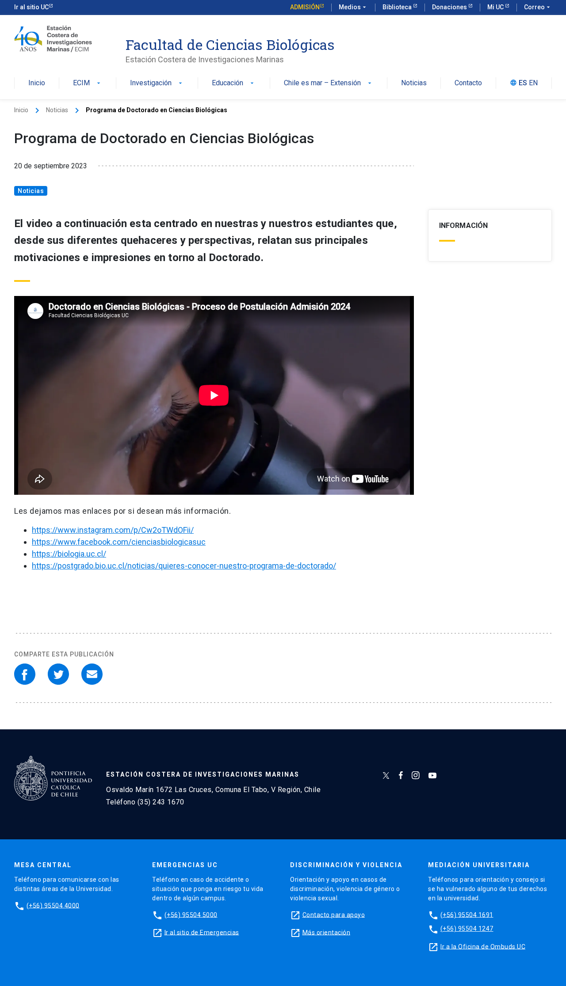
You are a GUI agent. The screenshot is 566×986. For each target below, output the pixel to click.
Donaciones (450, 7)
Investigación (157, 83)
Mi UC (496, 7)
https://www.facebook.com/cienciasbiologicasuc (119, 541)
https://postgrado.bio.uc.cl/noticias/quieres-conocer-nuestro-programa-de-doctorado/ (184, 565)
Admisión (305, 7)
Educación (234, 83)
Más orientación (326, 932)
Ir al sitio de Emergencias (201, 932)
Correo (538, 7)
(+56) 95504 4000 (53, 905)
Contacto (468, 83)
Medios (353, 7)
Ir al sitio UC (31, 7)
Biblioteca (397, 7)
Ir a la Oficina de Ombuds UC (482, 946)
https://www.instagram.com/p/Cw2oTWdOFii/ (113, 530)
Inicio (36, 83)
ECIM (87, 83)
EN (533, 83)
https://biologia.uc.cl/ (69, 553)
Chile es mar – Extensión (328, 83)
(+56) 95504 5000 (191, 914)
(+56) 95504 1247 (466, 928)
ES (523, 83)
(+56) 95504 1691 (466, 914)
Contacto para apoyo (333, 914)
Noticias (414, 83)
